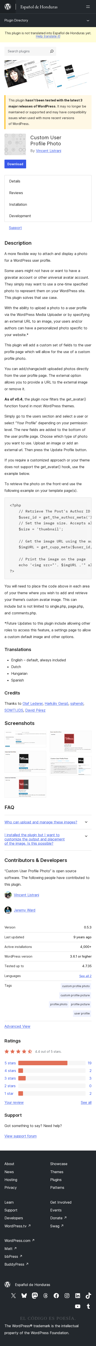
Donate (58, 1218)
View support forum (20, 1136)
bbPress (13, 1256)
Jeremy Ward (24, 910)
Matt (10, 1248)
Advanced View (17, 1026)
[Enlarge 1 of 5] (40, 737)
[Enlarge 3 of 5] (40, 782)
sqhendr (76, 703)
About (9, 1164)
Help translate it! (48, 36)
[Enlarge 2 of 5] (40, 757)
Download (15, 164)
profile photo (58, 1004)
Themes (56, 1172)
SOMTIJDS (13, 710)
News (9, 1172)
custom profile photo (76, 986)
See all (86, 1102)
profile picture (80, 1004)
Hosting (10, 1179)
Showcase (58, 1164)
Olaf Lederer (33, 703)
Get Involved (61, 1202)
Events (56, 1210)
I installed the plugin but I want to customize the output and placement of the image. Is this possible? (34, 839)
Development (20, 216)
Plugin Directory (16, 20)
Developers (13, 1218)
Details (14, 181)
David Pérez (35, 710)
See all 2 (85, 976)
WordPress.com (19, 1240)
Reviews (16, 193)
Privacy (10, 1187)
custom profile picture (75, 995)
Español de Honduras (32, 1284)
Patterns (57, 1187)
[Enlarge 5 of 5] (85, 762)
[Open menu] (89, 6)
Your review (14, 1102)
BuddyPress (16, 1264)
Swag (57, 1226)
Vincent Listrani (48, 150)
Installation (18, 204)
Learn (9, 1202)
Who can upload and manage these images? (40, 822)
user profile (82, 1013)
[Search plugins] (51, 51)
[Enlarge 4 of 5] (85, 737)
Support (15, 227)
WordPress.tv (17, 1226)
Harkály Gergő (56, 703)
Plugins (56, 1179)
